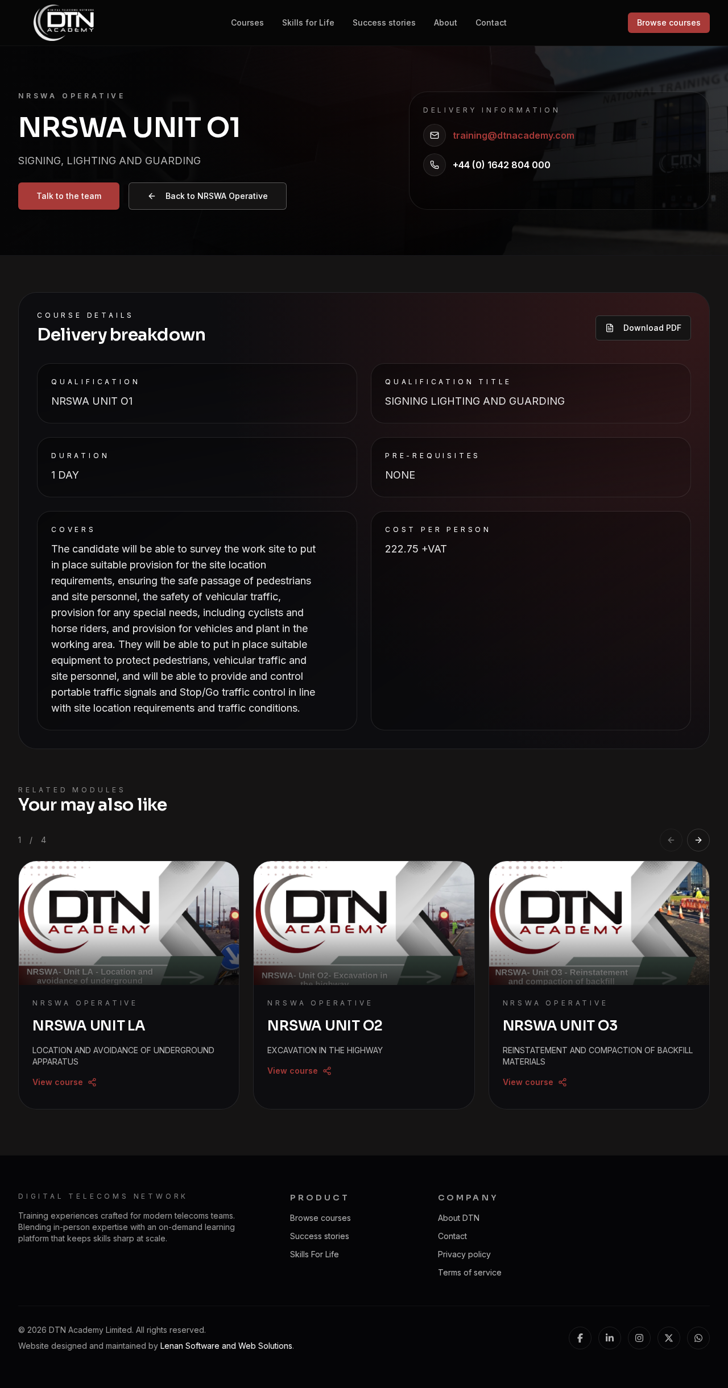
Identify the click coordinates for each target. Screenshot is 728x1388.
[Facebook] (580, 1338)
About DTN (458, 1218)
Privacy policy (464, 1254)
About (445, 22)
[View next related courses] (698, 840)
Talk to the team (68, 196)
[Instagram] (639, 1338)
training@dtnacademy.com (513, 135)
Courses (247, 22)
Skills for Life (308, 22)
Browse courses (669, 22)
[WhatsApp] (698, 1338)
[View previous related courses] (671, 840)
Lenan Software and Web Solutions (226, 1345)
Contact (491, 22)
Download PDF (652, 328)
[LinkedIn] (609, 1338)
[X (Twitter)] (668, 1338)
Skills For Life (314, 1254)
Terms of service (470, 1272)
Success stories (384, 22)
